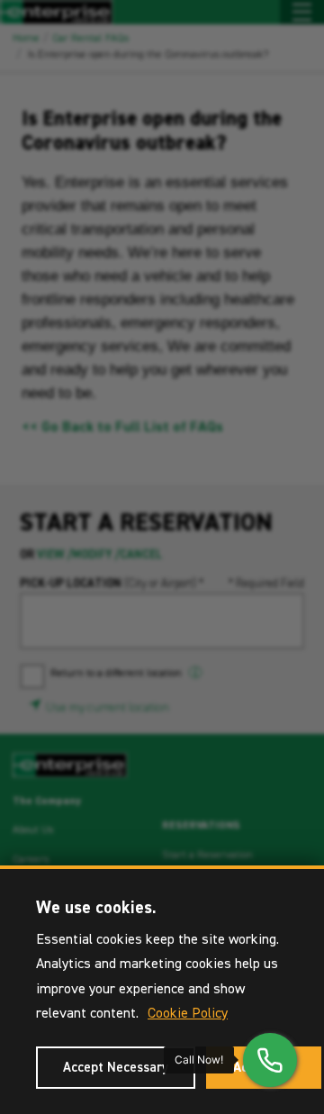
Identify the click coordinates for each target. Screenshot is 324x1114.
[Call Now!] (270, 1060)
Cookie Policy (188, 1014)
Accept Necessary (115, 1067)
